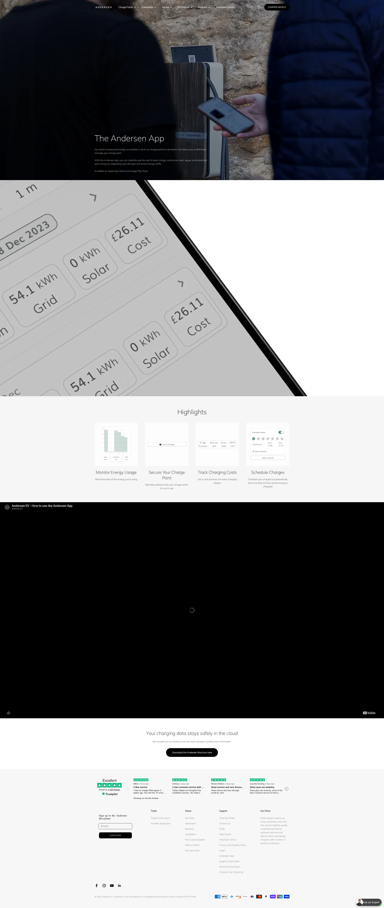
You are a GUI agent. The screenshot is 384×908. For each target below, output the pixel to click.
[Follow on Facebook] (96, 886)
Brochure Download (229, 866)
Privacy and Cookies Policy (232, 845)
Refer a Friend (192, 845)
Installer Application (161, 823)
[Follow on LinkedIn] (119, 886)
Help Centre (225, 834)
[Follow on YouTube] (112, 886)
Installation (147, 7)
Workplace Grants (225, 7)
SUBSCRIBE (115, 835)
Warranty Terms (227, 839)
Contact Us (224, 823)
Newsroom (190, 823)
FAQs (222, 828)
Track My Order (227, 818)
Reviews (189, 828)
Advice (165, 7)
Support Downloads (229, 861)
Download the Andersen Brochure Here (192, 752)
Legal (222, 850)
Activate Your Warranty (231, 872)
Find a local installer (195, 839)
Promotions (183, 7)
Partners (202, 7)
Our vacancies (192, 850)
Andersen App (226, 855)
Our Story (190, 818)
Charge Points (125, 7)
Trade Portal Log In (160, 818)
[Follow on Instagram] (104, 886)
